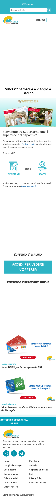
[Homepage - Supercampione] (11, 433)
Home (6, 461)
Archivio (33, 465)
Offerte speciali (11, 478)
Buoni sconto (10, 469)
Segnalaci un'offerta (38, 469)
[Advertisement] (28, 53)
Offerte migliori (11, 486)
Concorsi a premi (12, 474)
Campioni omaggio (12, 465)
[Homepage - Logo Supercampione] (10, 19)
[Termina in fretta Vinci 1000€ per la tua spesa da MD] (28, 347)
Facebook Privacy (37, 482)
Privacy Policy (35, 478)
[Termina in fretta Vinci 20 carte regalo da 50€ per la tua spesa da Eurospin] (28, 387)
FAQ (31, 474)
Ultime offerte (10, 482)
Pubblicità (34, 461)
